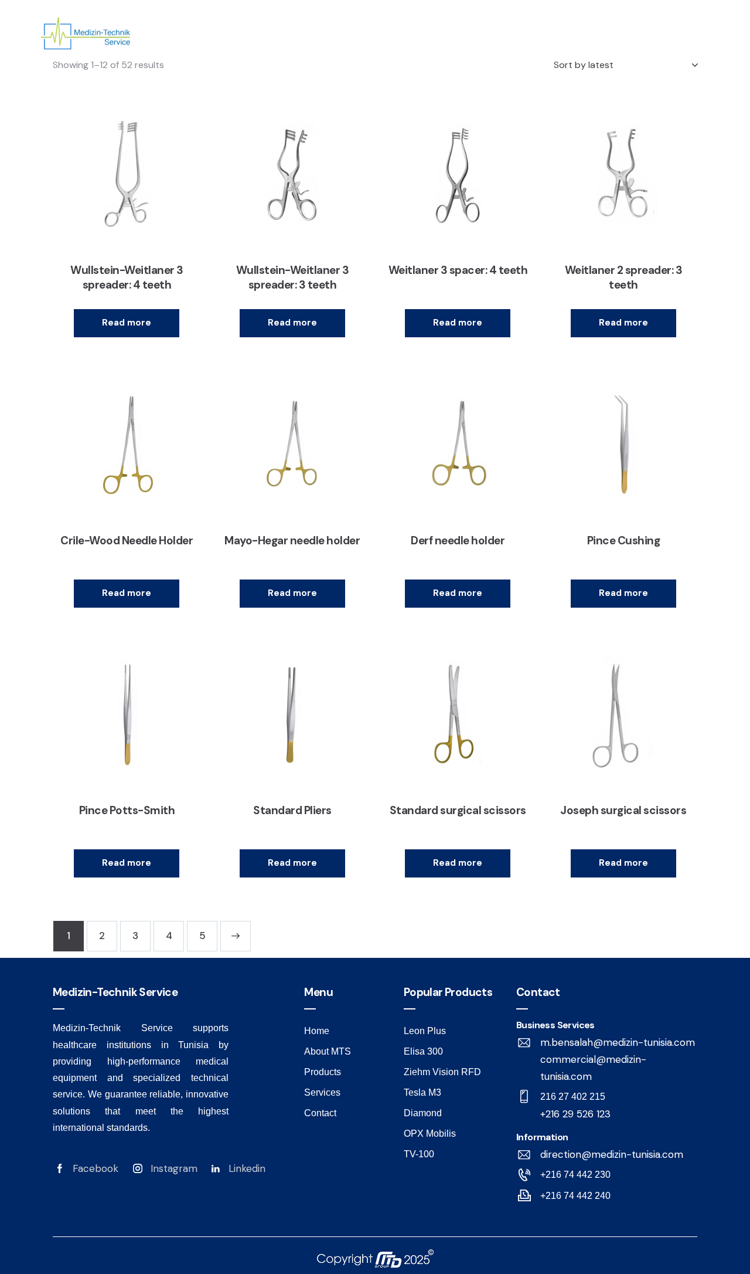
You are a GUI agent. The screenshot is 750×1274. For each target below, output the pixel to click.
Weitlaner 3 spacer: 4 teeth (458, 270)
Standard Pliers (292, 811)
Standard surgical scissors (458, 811)
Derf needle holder (457, 541)
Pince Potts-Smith (127, 811)
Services (543, 42)
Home (259, 42)
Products (446, 42)
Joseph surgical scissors (623, 811)
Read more (126, 322)
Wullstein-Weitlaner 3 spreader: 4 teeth (126, 277)
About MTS (342, 42)
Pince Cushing (623, 541)
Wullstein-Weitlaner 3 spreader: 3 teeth (292, 277)
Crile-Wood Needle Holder (126, 541)
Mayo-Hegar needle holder (292, 541)
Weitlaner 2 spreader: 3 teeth (624, 277)
